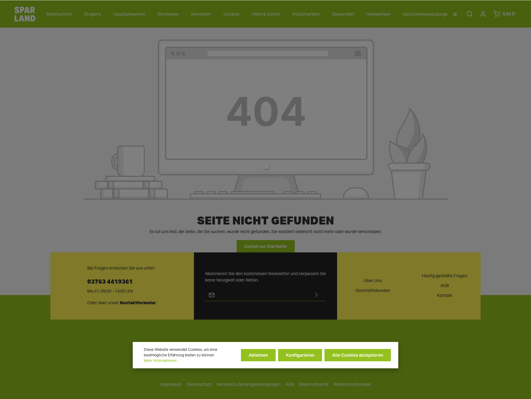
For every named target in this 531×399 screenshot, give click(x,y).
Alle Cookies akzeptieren (357, 355)
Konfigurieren (300, 355)
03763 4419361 (110, 281)
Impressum (171, 384)
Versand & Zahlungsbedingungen (249, 384)
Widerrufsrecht (313, 384)
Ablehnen (258, 355)
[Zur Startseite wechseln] (25, 14)
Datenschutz (199, 384)
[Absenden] (316, 295)
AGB (444, 286)
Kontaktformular (138, 302)
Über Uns (373, 281)
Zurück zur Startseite (265, 246)
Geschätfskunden (373, 291)
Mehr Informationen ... (162, 361)
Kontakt (444, 295)
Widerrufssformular (352, 384)
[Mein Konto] (483, 14)
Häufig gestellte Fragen (444, 276)
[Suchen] (469, 14)
